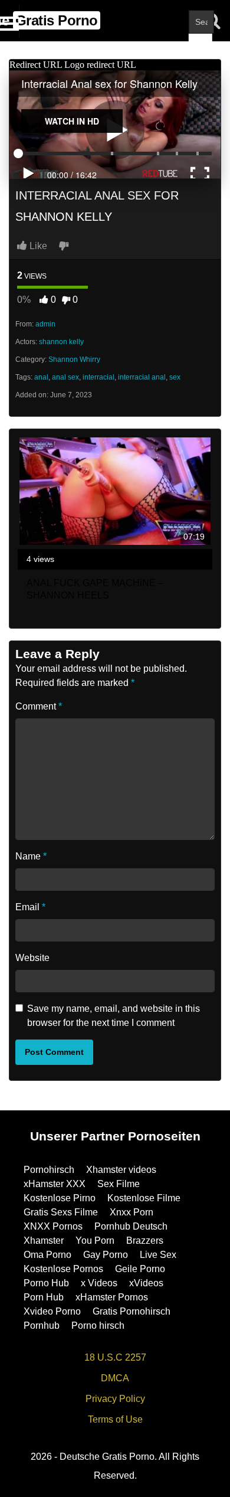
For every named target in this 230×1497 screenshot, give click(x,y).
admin (45, 324)
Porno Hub (46, 1283)
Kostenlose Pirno (60, 1198)
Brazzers (144, 1240)
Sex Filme (118, 1184)
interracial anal (142, 377)
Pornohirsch (49, 1170)
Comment (38, 706)
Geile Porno (140, 1269)
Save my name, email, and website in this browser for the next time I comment (113, 1016)
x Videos (99, 1283)
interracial (98, 377)
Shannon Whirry (74, 359)
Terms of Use (115, 1419)
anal (41, 377)
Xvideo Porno (52, 1311)
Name (31, 856)
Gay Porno (105, 1255)
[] (200, 45)
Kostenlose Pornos (63, 1269)
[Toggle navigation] (9, 20)
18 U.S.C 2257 (115, 1357)
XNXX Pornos (53, 1226)
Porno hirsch (97, 1326)
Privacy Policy (115, 1399)
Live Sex (158, 1255)
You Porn (94, 1240)
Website (32, 958)
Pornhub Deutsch (130, 1226)
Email (30, 907)
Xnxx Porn (131, 1212)
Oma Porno (47, 1255)
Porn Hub (44, 1297)
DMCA (115, 1378)
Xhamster (44, 1240)
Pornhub (42, 1326)
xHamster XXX (55, 1184)
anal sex (65, 377)
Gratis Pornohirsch (131, 1311)
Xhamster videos (121, 1170)
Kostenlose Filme (143, 1198)
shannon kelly (61, 342)
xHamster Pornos (111, 1297)
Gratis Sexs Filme (61, 1212)
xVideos (146, 1283)
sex (174, 377)
